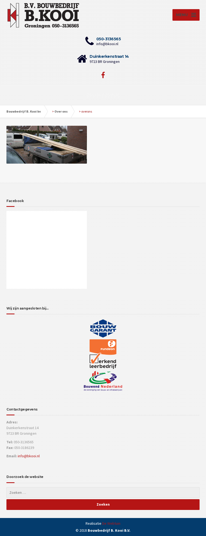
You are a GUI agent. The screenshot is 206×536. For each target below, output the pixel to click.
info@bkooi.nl (29, 456)
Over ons (61, 111)
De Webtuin (111, 523)
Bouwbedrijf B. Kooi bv (23, 111)
